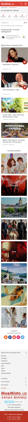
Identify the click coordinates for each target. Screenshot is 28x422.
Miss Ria (3, 388)
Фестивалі (22, 16)
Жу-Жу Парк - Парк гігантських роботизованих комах (13, 116)
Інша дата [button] (3, 16)
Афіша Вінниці (4, 7)
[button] (26, 16)
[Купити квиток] (25, 62)
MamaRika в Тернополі (11, 64)
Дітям (9, 16)
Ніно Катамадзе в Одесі (11, 90)
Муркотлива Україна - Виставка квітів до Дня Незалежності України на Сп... (14, 141)
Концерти (16, 16)
